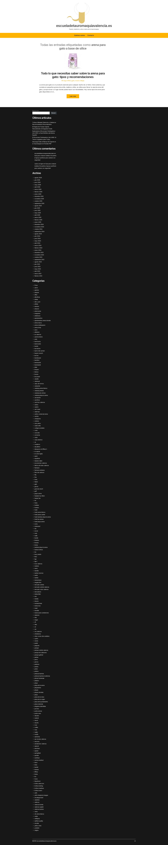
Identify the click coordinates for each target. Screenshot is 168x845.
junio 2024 (37, 238)
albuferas (37, 297)
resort (36, 720)
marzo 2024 (37, 245)
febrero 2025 (38, 219)
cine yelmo (37, 423)
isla (35, 528)
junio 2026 (37, 182)
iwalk (35, 535)
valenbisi (37, 800)
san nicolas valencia (40, 739)
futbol (36, 482)
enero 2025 (37, 222)
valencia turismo (39, 809)
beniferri (36, 360)
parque (36, 648)
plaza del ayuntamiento (41, 701)
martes (36, 577)
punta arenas (38, 711)
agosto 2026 (38, 177)
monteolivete (38, 603)
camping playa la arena (41, 395)
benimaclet (37, 362)
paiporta (36, 645)
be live (36, 355)
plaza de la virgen (39, 699)
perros (36, 662)
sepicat (36, 746)
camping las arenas (40, 393)
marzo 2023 (37, 273)
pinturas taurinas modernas (42, 676)
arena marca (38, 322)
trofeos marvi (38, 790)
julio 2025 (37, 208)
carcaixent (37, 397)
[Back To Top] (135, 841)
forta (35, 479)
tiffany (36, 772)
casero (36, 407)
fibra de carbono (39, 472)
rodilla (36, 727)
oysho (36, 638)
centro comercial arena (41, 414)
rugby (36, 732)
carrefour (37, 400)
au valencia (37, 334)
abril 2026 (37, 187)
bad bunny (37, 341)
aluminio (36, 306)
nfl (35, 622)
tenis (35, 765)
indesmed (37, 526)
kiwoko (36, 542)
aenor (36, 287)
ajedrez (36, 290)
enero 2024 (37, 250)
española (37, 458)
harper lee (37, 498)
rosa (35, 729)
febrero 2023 (38, 276)
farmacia (36, 468)
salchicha (37, 736)
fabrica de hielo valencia (41, 465)
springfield (37, 753)
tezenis (36, 769)
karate (36, 538)
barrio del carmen (39, 351)
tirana (36, 774)
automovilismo (38, 337)
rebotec (36, 715)
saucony (36, 741)
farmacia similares (39, 470)
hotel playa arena (39, 521)
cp (35, 442)
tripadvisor (37, 781)
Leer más (73, 96)
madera (36, 566)
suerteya (37, 758)
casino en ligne (38, 163)
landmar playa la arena (41, 547)
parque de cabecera (40, 652)
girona (36, 486)
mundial (36, 610)
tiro (35, 776)
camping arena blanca (40, 388)
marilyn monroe (38, 573)
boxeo (36, 374)
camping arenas (39, 390)
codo (36, 430)
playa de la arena (39, 685)
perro (36, 659)
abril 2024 (37, 243)
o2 (35, 627)
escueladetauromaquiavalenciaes (44, 153)
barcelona (37, 348)
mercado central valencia (41, 587)
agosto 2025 (38, 205)
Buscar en (35, 110)
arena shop (37, 327)
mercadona (37, 592)
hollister (36, 505)
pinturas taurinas (39, 673)
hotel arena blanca (39, 512)
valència (36, 802)
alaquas (36, 292)
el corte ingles (38, 453)
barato (36, 346)
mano (36, 568)
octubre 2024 (38, 229)
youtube (36, 828)
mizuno (36, 601)
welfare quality (38, 821)
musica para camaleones (41, 612)
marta (36, 575)
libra (35, 556)
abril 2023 (37, 271)
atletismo (37, 332)
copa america (38, 439)
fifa (35, 475)
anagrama (37, 313)
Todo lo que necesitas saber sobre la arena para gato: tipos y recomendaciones (73, 75)
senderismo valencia (40, 743)
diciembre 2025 (38, 196)
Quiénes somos (79, 35)
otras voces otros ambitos (41, 636)
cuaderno (37, 444)
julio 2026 (37, 180)
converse (37, 435)
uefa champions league (41, 795)
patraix (36, 657)
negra (36, 620)
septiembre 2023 (39, 259)
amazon (36, 308)
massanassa (37, 580)
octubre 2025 (38, 201)
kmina (36, 545)
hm (35, 500)
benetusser (37, 358)
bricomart (37, 376)
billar (35, 367)
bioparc (36, 369)
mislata (36, 598)
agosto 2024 (38, 233)
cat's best (37, 409)
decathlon (37, 446)
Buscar (54, 113)
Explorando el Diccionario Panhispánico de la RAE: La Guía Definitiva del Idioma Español (43, 133)
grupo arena (38, 493)
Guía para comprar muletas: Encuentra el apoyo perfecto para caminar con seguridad (45, 158)
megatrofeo (37, 582)
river (35, 725)
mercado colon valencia (41, 589)
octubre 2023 (38, 257)
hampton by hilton (39, 496)
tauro (35, 762)
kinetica (36, 540)
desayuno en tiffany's (40, 449)
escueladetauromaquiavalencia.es (84, 26)
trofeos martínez (39, 788)
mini (35, 596)
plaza (36, 694)
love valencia (38, 563)
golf (35, 491)
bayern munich (38, 353)
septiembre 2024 (39, 231)
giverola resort (38, 489)
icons (36, 524)
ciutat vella (37, 425)
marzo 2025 (37, 217)
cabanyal (37, 381)
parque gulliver (38, 655)
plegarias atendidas (40, 706)
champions (37, 418)
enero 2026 (37, 194)
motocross (37, 605)
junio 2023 (37, 266)
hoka (35, 503)
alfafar (36, 304)
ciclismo (36, 421)
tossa (36, 779)
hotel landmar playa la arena (42, 517)
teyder (36, 767)
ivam (35, 533)
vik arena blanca (39, 814)
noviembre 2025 (39, 198)
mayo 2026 (37, 184)
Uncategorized (38, 797)
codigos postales (39, 428)
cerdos (36, 416)
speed (36, 751)
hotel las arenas (39, 519)
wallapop (37, 818)
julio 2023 (37, 264)
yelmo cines (37, 825)
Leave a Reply (80, 80)
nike (35, 624)
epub (36, 456)
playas (36, 690)
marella (36, 570)
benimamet (37, 365)
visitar (36, 816)
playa (36, 683)
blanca (36, 372)
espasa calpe (38, 461)
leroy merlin (37, 554)
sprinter (36, 755)
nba (35, 617)
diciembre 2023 (38, 252)
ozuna (36, 641)
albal (35, 294)
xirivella (36, 823)
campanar (37, 386)
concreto (37, 432)
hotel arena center (39, 514)
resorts (36, 722)
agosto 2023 (38, 262)
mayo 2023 (37, 269)
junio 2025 (37, 210)
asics (35, 330)
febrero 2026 (38, 191)
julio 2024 (37, 236)
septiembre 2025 (39, 203)
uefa (35, 793)
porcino (36, 708)
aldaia (36, 299)
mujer (36, 608)
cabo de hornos (39, 383)
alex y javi (37, 302)
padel (36, 643)
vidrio (36, 811)
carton (36, 404)
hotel (35, 510)
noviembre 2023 (39, 255)
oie (35, 629)
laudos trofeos (38, 549)
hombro (36, 507)
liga (35, 559)
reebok (36, 718)
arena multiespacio (39, 325)
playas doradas (38, 692)
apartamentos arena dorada (42, 320)
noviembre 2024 (39, 226)
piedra (36, 666)
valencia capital (38, 807)
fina (35, 477)
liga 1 (35, 561)
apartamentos (38, 318)
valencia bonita (38, 804)
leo (35, 552)
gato (73, 80)
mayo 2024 (37, 241)
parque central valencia (41, 650)
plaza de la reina (39, 697)
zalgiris (36, 830)
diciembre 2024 (39, 224)
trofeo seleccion (39, 783)
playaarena (37, 687)
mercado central (39, 584)
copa (35, 437)
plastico (36, 680)
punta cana (37, 713)
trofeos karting (38, 786)
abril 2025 (37, 215)
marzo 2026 (37, 189)
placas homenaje (39, 678)
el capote (37, 451)
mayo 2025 (37, 213)
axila (35, 339)
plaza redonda (38, 704)
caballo (36, 379)
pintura (36, 671)
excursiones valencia (40, 463)
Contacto (90, 35)
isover (36, 531)
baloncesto (37, 344)
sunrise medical (38, 760)
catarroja (37, 411)
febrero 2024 (38, 248)
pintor (36, 669)
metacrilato (37, 594)
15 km (36, 285)
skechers (37, 748)
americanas (37, 311)
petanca (36, 664)
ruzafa (36, 734)
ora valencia (38, 631)
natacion (36, 615)
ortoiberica (37, 634)
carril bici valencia (39, 402)
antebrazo (37, 315)
